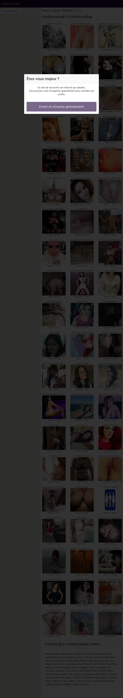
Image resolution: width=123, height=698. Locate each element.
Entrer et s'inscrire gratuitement (61, 106)
